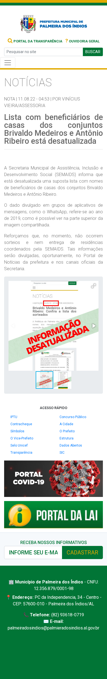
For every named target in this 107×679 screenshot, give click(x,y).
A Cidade (66, 424)
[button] (93, 285)
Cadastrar (82, 552)
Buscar (92, 52)
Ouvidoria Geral (82, 41)
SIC (62, 452)
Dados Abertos (71, 445)
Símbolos (17, 431)
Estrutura (67, 438)
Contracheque (21, 424)
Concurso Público (73, 417)
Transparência (21, 452)
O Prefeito (67, 431)
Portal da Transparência (37, 41)
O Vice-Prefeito (21, 438)
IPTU (13, 417)
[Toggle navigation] (7, 62)
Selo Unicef (19, 445)
